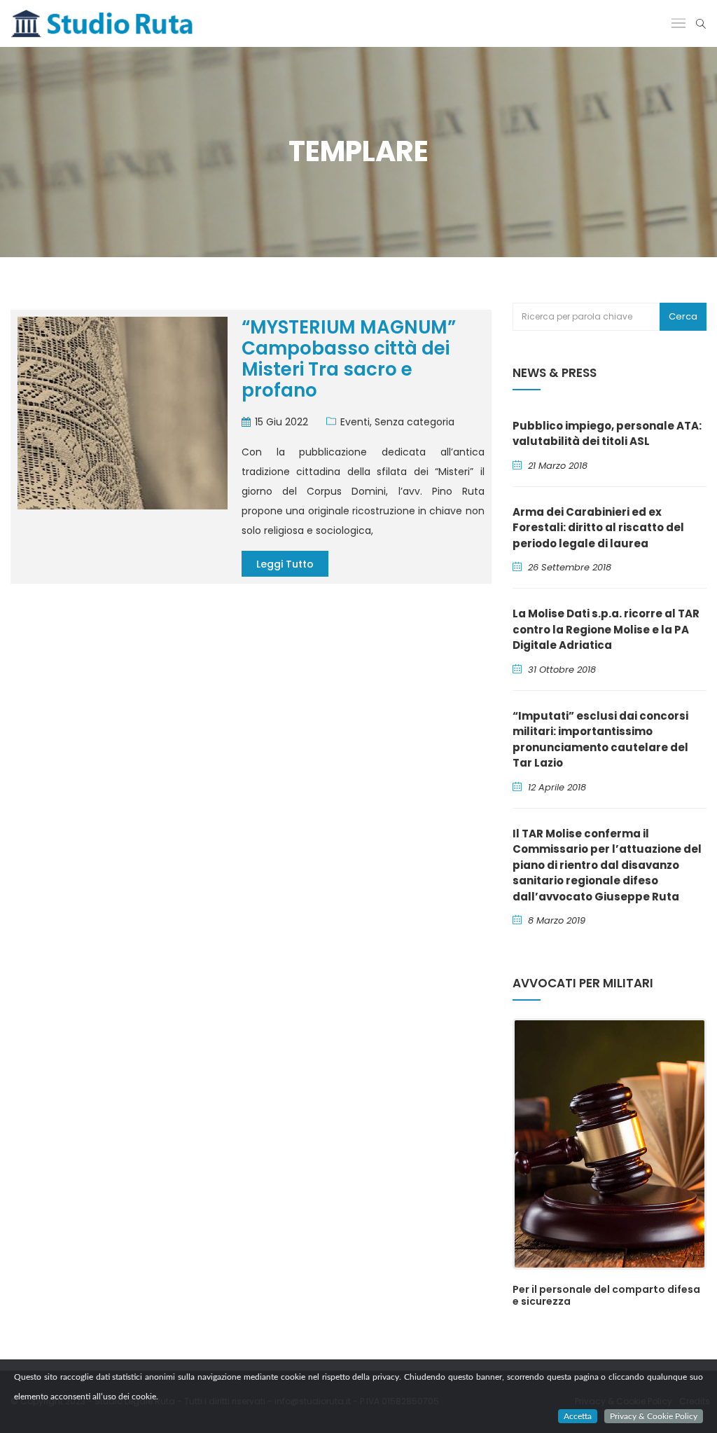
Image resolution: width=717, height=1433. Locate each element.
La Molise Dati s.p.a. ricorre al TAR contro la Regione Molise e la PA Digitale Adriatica (606, 629)
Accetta (578, 1416)
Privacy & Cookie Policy (653, 1416)
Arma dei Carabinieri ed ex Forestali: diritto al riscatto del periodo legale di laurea (598, 528)
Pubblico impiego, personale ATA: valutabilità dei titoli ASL (607, 433)
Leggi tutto (285, 564)
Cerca (683, 316)
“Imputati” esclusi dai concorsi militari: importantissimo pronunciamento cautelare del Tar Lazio (600, 739)
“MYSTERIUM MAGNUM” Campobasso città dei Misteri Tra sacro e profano (349, 359)
